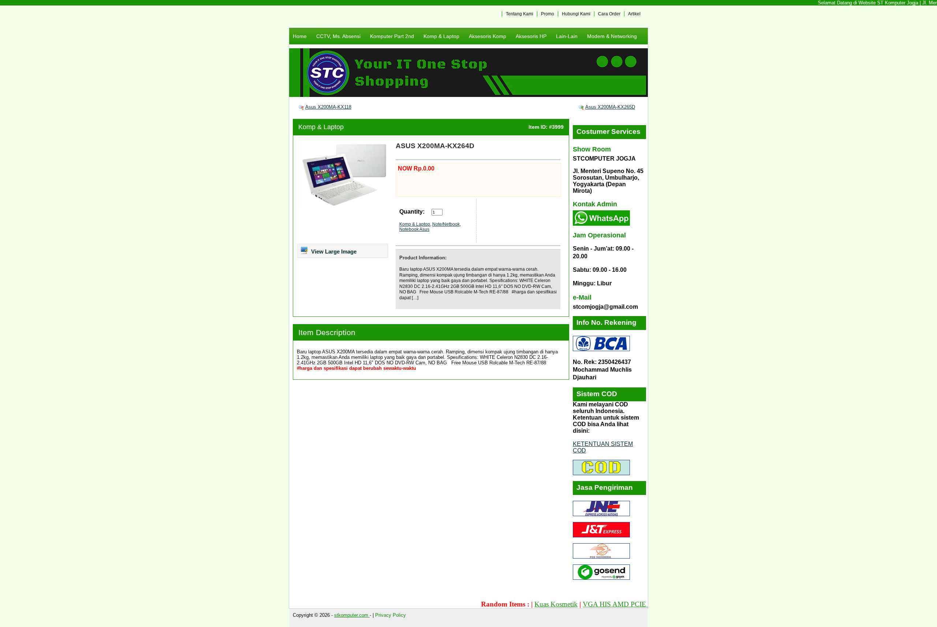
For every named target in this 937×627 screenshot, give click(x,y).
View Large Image (333, 251)
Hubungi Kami (576, 13)
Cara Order (609, 13)
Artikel (634, 13)
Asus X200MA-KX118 (328, 107)
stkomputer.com (352, 615)
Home (300, 36)
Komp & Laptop (441, 36)
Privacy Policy (390, 615)
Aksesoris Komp (487, 36)
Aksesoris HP (531, 36)
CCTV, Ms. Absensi (338, 36)
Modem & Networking (612, 36)
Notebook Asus (414, 229)
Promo (547, 13)
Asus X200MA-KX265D (610, 107)
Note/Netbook (446, 224)
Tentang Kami (519, 13)
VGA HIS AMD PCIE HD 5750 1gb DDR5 (628, 604)
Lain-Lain (567, 36)
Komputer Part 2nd (392, 36)
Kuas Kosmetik (538, 604)
